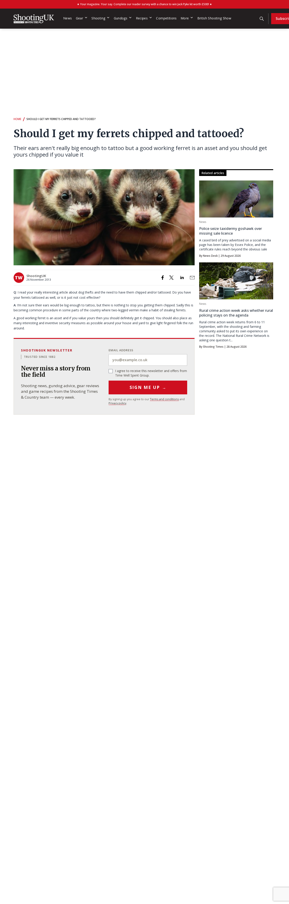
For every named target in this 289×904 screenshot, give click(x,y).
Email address (121, 350)
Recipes (142, 18)
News (67, 18)
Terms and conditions (164, 399)
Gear (79, 18)
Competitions (166, 18)
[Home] (34, 18)
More (185, 18)
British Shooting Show (214, 18)
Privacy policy (117, 403)
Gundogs (121, 18)
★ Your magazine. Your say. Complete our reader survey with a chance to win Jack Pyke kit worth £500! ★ (144, 4)
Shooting (98, 18)
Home (17, 119)
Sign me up (148, 387)
